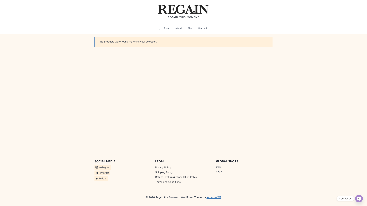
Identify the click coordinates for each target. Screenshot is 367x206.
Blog (190, 28)
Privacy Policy (163, 167)
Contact (202, 28)
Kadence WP (214, 197)
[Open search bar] (158, 28)
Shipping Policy (164, 172)
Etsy (218, 166)
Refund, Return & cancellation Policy (176, 177)
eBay (219, 171)
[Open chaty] (359, 198)
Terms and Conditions (168, 182)
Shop (167, 28)
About (178, 28)
